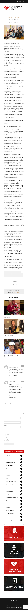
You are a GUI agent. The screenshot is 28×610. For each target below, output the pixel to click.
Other (14, 494)
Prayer (14, 500)
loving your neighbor (17, 276)
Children (14, 459)
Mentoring (14, 488)
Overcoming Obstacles (14, 17)
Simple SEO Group (18, 607)
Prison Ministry (14, 504)
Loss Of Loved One (14, 481)
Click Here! (17, 292)
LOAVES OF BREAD (8, 335)
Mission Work (14, 491)
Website (5, 425)
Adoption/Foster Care (14, 455)
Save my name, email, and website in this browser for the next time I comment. (6, 437)
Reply (22, 381)
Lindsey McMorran (8, 276)
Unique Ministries (14, 516)
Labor (14, 478)
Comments (14, 281)
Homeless (14, 472)
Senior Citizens (14, 510)
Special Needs (14, 513)
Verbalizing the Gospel (14, 520)
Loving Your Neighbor (14, 484)
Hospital (14, 475)
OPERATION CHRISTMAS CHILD (12, 316)
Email (5, 420)
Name (5, 415)
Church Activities (14, 462)
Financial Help (14, 465)
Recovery (14, 507)
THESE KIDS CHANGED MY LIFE (11, 355)
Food (14, 468)
